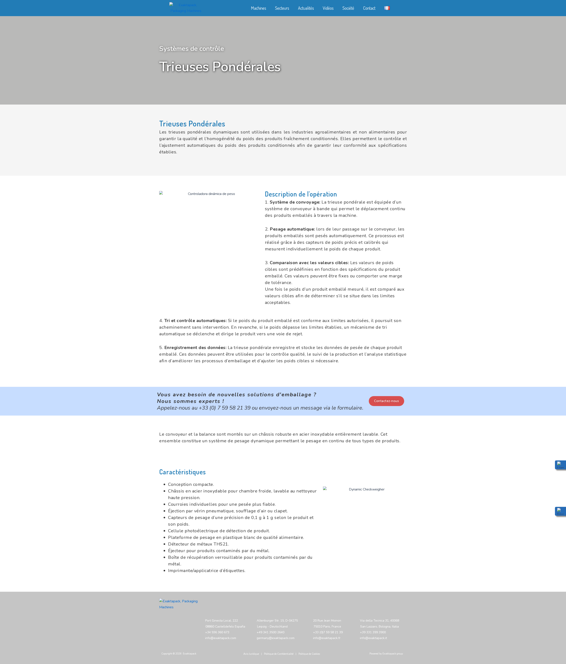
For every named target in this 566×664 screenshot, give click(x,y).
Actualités (306, 8)
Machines (258, 8)
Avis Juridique (251, 654)
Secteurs (282, 8)
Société (348, 8)
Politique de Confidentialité (278, 654)
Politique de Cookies (309, 654)
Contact (369, 8)
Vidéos (328, 8)
